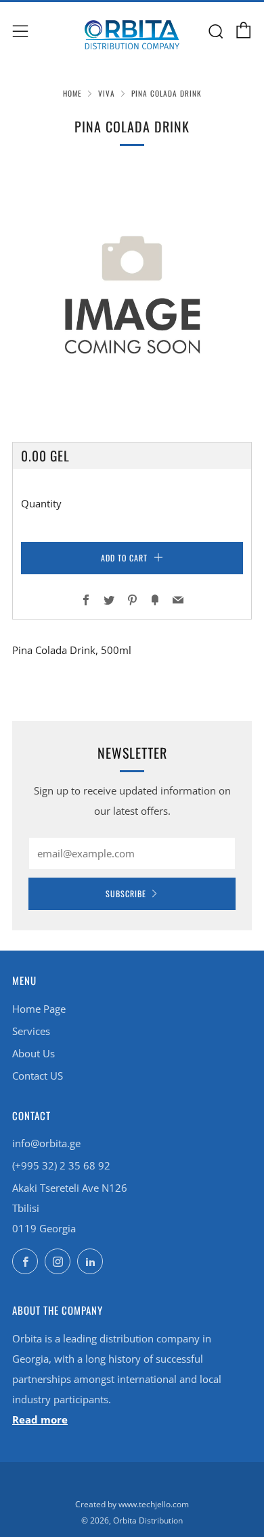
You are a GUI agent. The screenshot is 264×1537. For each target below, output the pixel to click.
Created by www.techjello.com (132, 1504)
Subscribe (126, 893)
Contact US (37, 1075)
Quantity (41, 503)
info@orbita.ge (46, 1143)
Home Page (39, 1008)
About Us (33, 1053)
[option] (132, 289)
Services (31, 1031)
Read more (40, 1419)
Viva (106, 93)
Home (72, 93)
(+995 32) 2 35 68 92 (61, 1165)
